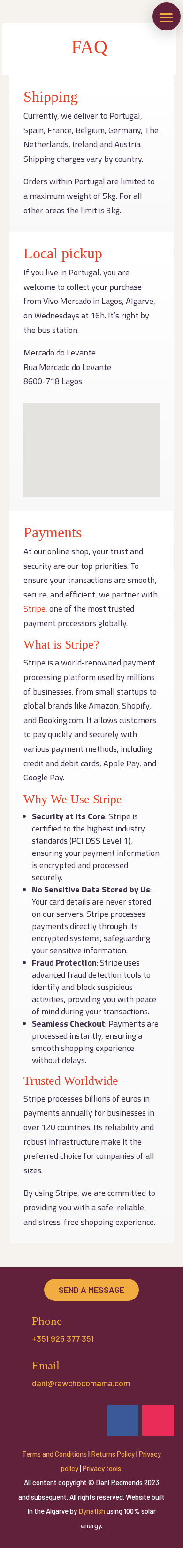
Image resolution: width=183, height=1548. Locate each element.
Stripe (34, 608)
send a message (91, 1289)
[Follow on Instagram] (158, 1420)
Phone (47, 1320)
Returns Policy (113, 1454)
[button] (166, 16)
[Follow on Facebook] (122, 1420)
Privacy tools (102, 1468)
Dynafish (91, 1511)
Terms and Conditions (54, 1454)
